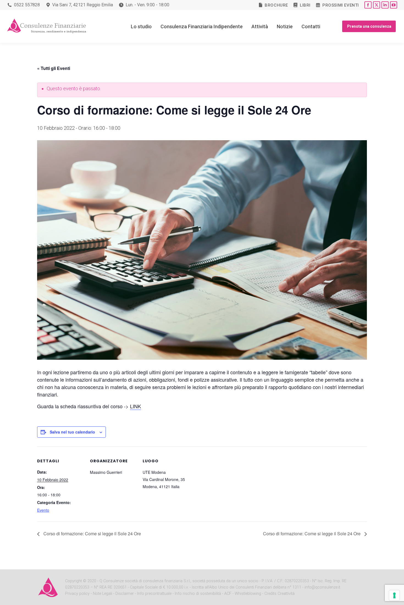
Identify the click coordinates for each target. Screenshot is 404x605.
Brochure (276, 5)
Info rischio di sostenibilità (198, 593)
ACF (227, 593)
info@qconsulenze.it (322, 587)
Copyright (73, 581)
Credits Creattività (279, 593)
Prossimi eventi (340, 5)
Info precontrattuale (155, 593)
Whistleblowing (248, 593)
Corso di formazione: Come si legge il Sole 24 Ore (91, 533)
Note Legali (102, 593)
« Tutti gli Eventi (53, 68)
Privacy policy (78, 593)
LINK (135, 406)
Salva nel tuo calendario (72, 432)
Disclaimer (124, 593)
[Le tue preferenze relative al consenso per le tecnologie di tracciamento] (394, 595)
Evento (43, 510)
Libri (305, 5)
